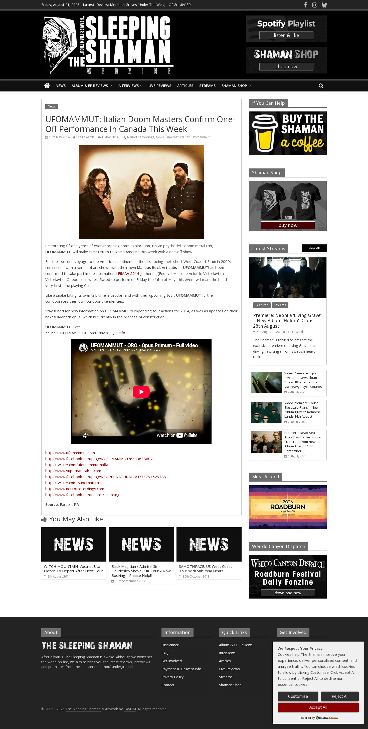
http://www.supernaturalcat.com (73, 470)
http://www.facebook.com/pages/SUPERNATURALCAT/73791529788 (105, 476)
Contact (167, 685)
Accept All (318, 707)
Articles (185, 85)
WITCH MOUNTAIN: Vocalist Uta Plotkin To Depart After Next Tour (73, 568)
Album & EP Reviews (90, 85)
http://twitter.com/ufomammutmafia (76, 464)
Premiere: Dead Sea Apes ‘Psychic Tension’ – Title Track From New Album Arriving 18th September (302, 441)
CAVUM (130, 709)
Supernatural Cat (178, 137)
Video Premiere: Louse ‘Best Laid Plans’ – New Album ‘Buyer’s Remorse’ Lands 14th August (302, 410)
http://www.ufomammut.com (70, 452)
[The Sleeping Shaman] (47, 85)
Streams (207, 85)
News (61, 85)
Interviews (128, 85)
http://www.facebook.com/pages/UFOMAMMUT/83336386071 (100, 458)
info (122, 332)
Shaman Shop (234, 85)
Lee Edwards (85, 137)
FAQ (164, 653)
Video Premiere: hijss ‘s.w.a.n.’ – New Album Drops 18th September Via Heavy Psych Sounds (303, 380)
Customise (298, 696)
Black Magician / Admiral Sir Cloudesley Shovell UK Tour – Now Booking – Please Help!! (141, 571)
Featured (262, 305)
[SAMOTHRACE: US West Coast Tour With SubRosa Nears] (209, 530)
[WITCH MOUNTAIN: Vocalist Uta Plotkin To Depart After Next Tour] (73, 530)
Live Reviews (159, 85)
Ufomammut (201, 137)
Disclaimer (169, 645)
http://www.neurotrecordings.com (74, 488)
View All (314, 248)
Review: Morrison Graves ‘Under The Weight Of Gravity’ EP (144, 4)
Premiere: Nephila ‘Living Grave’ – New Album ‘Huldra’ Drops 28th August (287, 320)
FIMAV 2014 (110, 137)
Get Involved (171, 661)
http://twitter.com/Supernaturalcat (75, 482)
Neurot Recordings (140, 137)
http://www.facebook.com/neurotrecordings (83, 494)
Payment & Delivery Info (181, 669)
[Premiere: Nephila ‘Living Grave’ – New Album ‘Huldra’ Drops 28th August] (287, 260)
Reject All (340, 696)
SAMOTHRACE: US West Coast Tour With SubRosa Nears (205, 568)
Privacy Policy (172, 677)
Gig (122, 137)
